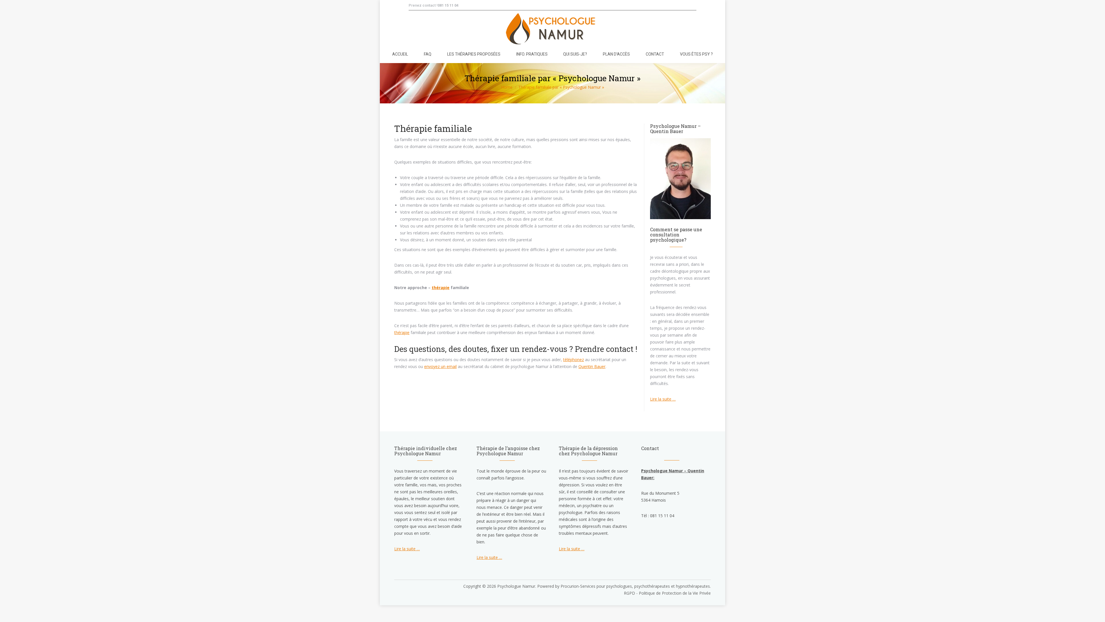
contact (619, 349)
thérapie (440, 287)
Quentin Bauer (591, 366)
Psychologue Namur (516, 586)
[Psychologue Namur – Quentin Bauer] (680, 217)
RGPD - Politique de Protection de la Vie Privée (667, 593)
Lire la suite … (663, 399)
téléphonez (573, 359)
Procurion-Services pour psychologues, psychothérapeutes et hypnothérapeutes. (636, 586)
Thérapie (413, 128)
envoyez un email (440, 366)
